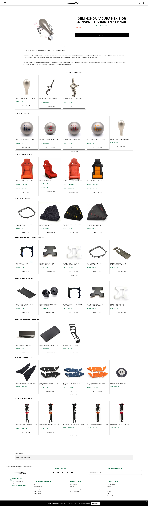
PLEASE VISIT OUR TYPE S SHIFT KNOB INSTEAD (50, 50)
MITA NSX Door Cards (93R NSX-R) (26, 383)
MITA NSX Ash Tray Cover (23, 345)
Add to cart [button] (26, 105)
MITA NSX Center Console (71, 345)
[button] (48, 472)
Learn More (86, 503)
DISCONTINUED (27, 147)
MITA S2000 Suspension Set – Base (73, 424)
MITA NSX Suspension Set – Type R (120, 424)
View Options (50, 106)
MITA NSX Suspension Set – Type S (97, 424)
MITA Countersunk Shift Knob (25, 98)
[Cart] (143, 3)
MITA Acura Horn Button (118, 383)
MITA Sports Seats (45, 180)
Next (77, 151)
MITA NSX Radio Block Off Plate (49, 345)
